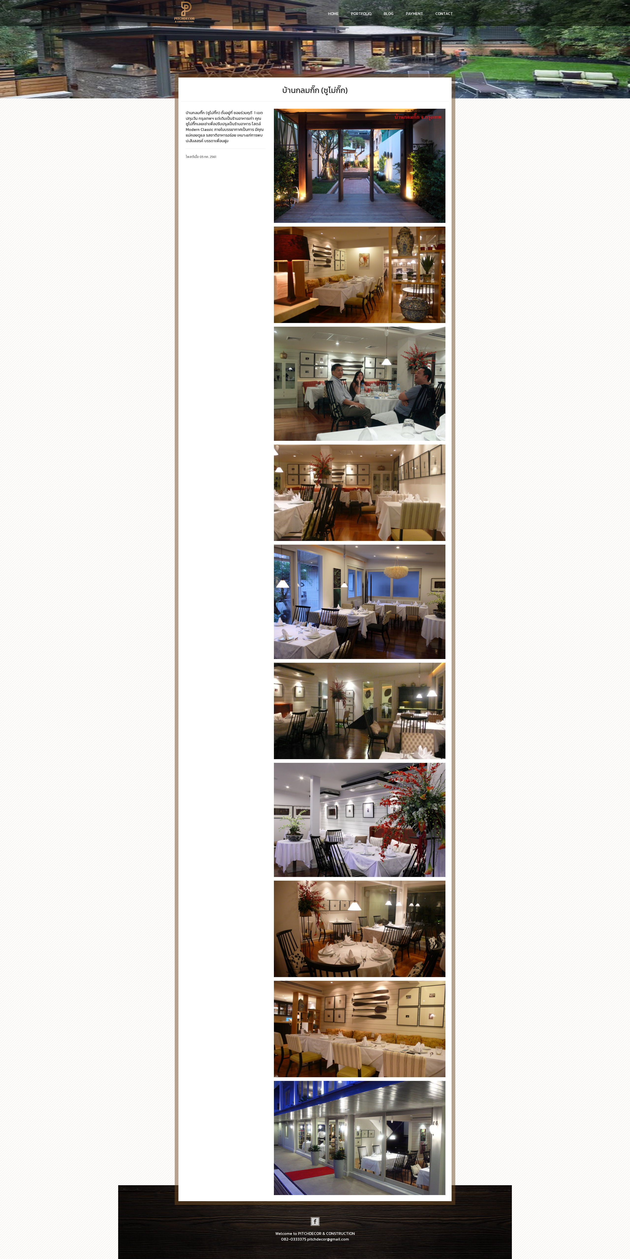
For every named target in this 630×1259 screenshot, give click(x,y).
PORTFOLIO (361, 13)
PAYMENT (414, 13)
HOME (335, 13)
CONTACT (444, 13)
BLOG (389, 13)
